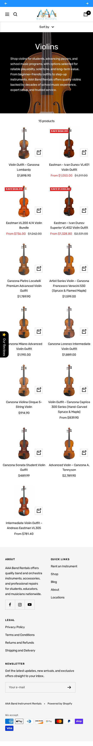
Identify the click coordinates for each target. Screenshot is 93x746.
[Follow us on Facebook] (10, 604)
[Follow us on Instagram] (20, 604)
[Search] (15, 14)
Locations (57, 597)
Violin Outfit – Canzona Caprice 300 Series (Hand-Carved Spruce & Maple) (69, 407)
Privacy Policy (15, 627)
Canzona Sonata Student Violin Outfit (24, 467)
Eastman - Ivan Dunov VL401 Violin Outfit (69, 167)
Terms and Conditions (20, 635)
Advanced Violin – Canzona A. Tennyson (69, 467)
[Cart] (85, 14)
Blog (54, 582)
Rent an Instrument (64, 566)
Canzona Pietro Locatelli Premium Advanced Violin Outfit (24, 286)
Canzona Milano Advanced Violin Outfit (24, 346)
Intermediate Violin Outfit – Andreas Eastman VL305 (24, 525)
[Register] (69, 687)
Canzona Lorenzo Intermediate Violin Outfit (69, 346)
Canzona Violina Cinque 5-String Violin (24, 404)
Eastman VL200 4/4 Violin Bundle (24, 225)
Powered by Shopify (60, 703)
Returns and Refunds (19, 643)
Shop (54, 574)
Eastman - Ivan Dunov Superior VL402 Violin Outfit (69, 225)
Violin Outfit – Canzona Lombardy (24, 167)
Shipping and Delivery (20, 650)
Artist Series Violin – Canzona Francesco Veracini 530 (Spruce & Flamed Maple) (69, 286)
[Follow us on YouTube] (29, 604)
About (55, 590)
